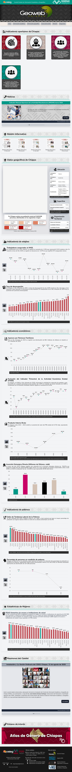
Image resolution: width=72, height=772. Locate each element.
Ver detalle (65, 701)
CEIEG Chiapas (6, 763)
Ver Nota (65, 118)
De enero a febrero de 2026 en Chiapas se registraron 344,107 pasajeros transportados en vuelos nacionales (11, 54)
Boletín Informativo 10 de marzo (65, 150)
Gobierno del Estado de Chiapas (13, 757)
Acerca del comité (46, 24)
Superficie (61, 201)
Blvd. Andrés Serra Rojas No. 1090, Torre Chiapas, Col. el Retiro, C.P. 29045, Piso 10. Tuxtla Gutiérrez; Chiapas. (35, 754)
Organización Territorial (59, 217)
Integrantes (62, 24)
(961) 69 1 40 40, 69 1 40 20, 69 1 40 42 (36, 757)
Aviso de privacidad (13, 767)
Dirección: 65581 (32, 760)
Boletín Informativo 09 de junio (21, 150)
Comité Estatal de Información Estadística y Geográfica (29, 2)
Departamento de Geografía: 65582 (37, 763)
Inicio (9, 24)
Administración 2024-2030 (13, 759)
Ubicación (61, 169)
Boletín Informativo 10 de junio (7, 150)
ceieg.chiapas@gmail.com (18, 763)
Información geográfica (33, 24)
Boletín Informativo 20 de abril (50, 150)
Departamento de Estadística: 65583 (37, 762)
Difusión (55, 24)
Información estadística (19, 24)
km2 (61, 205)
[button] (70, 13)
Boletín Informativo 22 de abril (36, 150)
